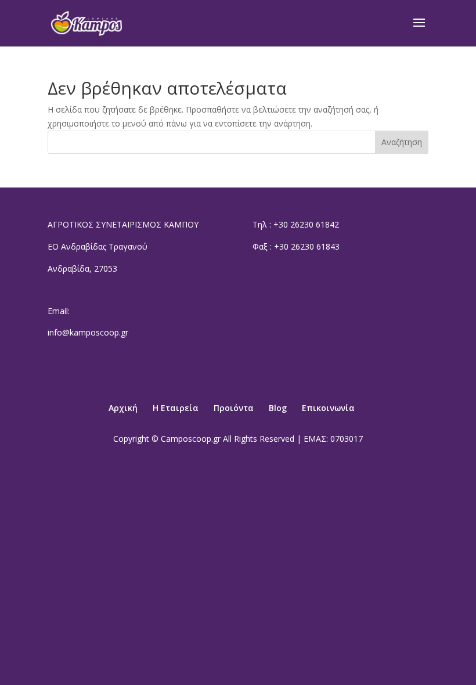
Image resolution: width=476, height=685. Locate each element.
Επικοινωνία (328, 407)
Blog (278, 407)
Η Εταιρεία (176, 407)
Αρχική (123, 407)
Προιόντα (234, 407)
